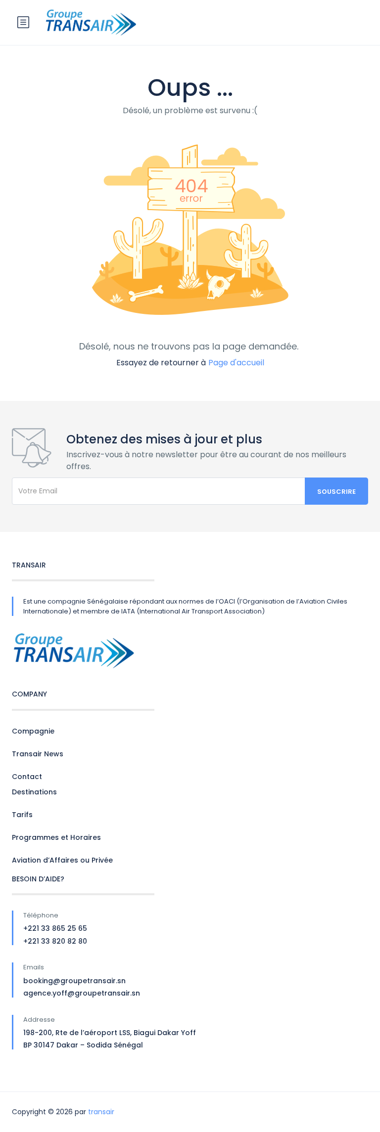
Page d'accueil (236, 362)
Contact (27, 777)
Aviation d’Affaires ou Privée (62, 860)
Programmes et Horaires (56, 837)
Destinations (34, 792)
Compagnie (33, 731)
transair (101, 1112)
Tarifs (22, 815)
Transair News (37, 754)
